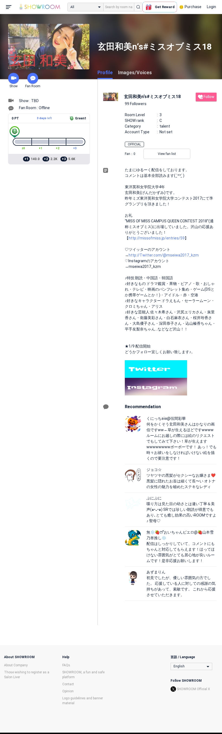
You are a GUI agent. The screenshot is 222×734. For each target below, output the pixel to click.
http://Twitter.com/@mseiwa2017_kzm (164, 255)
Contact (68, 684)
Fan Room (32, 86)
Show (13, 86)
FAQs (66, 665)
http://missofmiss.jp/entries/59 (157, 238)
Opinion (68, 691)
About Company (16, 665)
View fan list (167, 154)
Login (211, 7)
